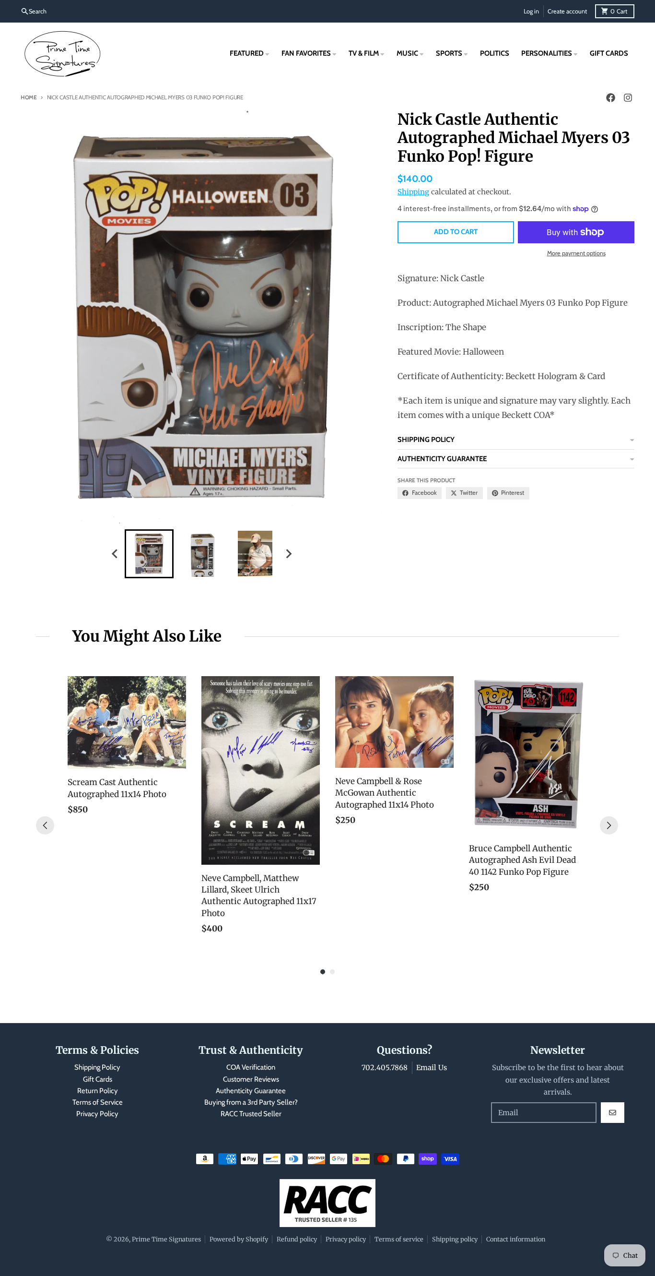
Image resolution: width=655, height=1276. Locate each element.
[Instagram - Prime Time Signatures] (627, 98)
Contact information (515, 1239)
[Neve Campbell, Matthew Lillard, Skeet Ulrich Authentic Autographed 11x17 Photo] (260, 770)
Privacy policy (346, 1239)
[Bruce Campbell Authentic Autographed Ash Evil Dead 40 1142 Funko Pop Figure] (528, 755)
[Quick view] (176, 759)
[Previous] (45, 825)
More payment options (576, 253)
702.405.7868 (385, 1067)
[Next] (609, 825)
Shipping (413, 191)
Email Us (431, 1067)
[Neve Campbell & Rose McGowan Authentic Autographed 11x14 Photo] (394, 722)
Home (29, 97)
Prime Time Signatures (166, 1239)
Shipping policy (455, 1239)
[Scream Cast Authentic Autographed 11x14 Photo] (127, 722)
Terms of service (398, 1239)
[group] (149, 553)
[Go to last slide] (115, 553)
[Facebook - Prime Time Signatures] (610, 98)
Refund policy (297, 1239)
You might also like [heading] (147, 636)
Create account (567, 11)
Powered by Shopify (239, 1239)
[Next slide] (288, 553)
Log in (531, 11)
